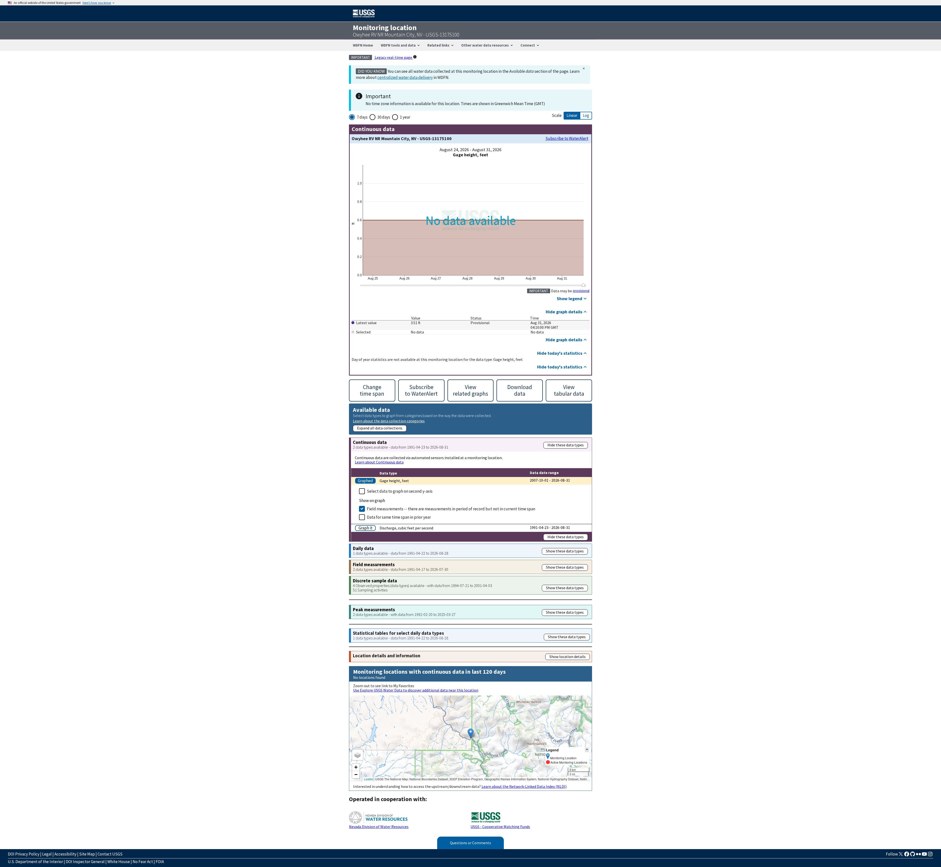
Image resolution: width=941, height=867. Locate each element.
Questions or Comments (470, 842)
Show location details (567, 656)
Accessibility (65, 854)
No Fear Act (143, 861)
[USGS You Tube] (924, 855)
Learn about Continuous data (379, 462)
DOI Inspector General (85, 861)
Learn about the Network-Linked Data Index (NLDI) (524, 786)
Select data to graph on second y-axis (400, 491)
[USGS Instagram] (930, 855)
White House (118, 861)
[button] (471, 733)
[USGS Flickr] (918, 855)
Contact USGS (110, 854)
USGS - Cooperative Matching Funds (500, 826)
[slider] (583, 285)
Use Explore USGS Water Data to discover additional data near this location (415, 690)
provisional (581, 291)
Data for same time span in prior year (399, 517)
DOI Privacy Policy (23, 854)
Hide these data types (565, 444)
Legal (47, 854)
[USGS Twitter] (901, 855)
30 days (383, 117)
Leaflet (368, 779)
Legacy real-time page (393, 57)
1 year (405, 117)
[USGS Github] (913, 855)
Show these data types (565, 551)
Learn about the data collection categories (389, 420)
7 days (362, 117)
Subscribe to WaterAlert (566, 138)
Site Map (87, 854)
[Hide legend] (587, 749)
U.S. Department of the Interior (35, 861)
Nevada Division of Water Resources (379, 826)
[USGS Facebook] (907, 855)
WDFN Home (363, 45)
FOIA (160, 861)
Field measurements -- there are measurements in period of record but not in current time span (451, 509)
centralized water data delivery (405, 77)
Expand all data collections (379, 428)
